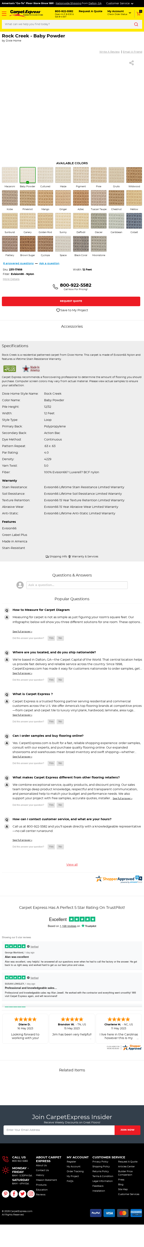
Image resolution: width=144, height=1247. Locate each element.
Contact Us (42, 1170)
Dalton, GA (94, 3)
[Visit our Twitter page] (22, 1194)
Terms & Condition (102, 1176)
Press (121, 1180)
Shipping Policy (101, 1166)
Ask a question (49, 263)
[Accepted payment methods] (116, 1212)
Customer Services (128, 1194)
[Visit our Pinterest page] (5, 1194)
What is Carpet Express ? (33, 694)
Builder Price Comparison (125, 1173)
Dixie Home (13, 40)
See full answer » (22, 631)
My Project (73, 1176)
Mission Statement (46, 1180)
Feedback (98, 1186)
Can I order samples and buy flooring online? (48, 735)
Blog (120, 1184)
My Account (78, 1157)
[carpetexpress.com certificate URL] (124, 1046)
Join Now (127, 1130)
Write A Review (109, 52)
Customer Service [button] (118, 3)
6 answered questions (18, 263)
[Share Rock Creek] (132, 63)
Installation (98, 1191)
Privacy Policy (100, 1162)
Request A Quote (127, 1162)
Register (71, 1162)
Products (41, 1185)
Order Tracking (75, 1171)
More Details (11, 279)
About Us (41, 1165)
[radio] (10, 177)
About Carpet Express (48, 1159)
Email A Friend (132, 52)
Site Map (123, 1189)
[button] (4, 14)
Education (42, 1190)
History (40, 1175)
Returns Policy (100, 1171)
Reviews (40, 1195)
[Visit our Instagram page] (31, 1194)
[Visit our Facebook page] (14, 1194)
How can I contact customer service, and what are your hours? (62, 819)
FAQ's (70, 1181)
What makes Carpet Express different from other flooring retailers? (66, 777)
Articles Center (126, 1166)
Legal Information (102, 1181)
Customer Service (108, 1157)
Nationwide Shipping (68, 3)
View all (72, 864)
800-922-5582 (20, 1161)
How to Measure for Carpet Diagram (41, 609)
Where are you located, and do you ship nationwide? (54, 652)
